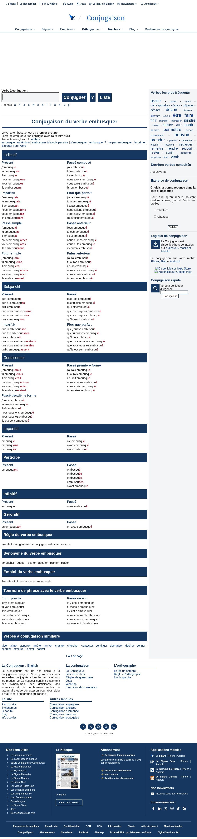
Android (175, 261)
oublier (168, 125)
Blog (132, 29)
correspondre (159, 105)
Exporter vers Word (14, 145)
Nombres (114, 29)
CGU (88, 826)
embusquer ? (97, 142)
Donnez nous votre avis (22, 813)
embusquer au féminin (16, 142)
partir (189, 125)
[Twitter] (91, 727)
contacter (87, 645)
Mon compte (111, 774)
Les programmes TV (21, 793)
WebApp (71, 684)
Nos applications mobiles (23, 759)
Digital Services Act (168, 832)
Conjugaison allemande (64, 711)
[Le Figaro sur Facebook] (153, 808)
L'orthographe (122, 677)
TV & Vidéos (50, 4)
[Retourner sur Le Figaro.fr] (72, 17)
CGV (99, 826)
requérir (187, 148)
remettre (156, 148)
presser (173, 140)
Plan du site (9, 704)
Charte (131, 826)
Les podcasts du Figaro (22, 789)
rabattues (163, 216)
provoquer (187, 140)
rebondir (154, 144)
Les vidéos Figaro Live (22, 786)
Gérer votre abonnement (118, 770)
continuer (101, 645)
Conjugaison (23, 29)
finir (153, 120)
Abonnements (47, 832)
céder (173, 101)
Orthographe (90, 29)
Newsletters (127, 4)
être (177, 115)
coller (188, 101)
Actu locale (150, 4)
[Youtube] (114, 727)
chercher (72, 645)
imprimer (163, 121)
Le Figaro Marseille (20, 774)
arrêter (37, 645)
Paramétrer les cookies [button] (26, 826)
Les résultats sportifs (21, 797)
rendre (173, 148)
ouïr (178, 125)
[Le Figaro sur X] (166, 808)
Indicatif (10, 155)
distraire (155, 115)
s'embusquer (79, 142)
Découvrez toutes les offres (120, 755)
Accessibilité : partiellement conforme (130, 832)
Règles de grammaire (79, 677)
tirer (166, 157)
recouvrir (169, 144)
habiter (41, 648)
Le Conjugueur (75, 670)
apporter (25, 645)
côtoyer (175, 105)
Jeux (83, 4)
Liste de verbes (75, 674)
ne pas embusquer (120, 142)
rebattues (163, 210)
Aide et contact (149, 826)
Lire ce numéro (69, 802)
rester (154, 152)
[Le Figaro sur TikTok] (178, 808)
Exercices (66, 29)
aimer (13, 645)
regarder (185, 144)
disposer (187, 110)
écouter (6, 648)
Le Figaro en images (21, 755)
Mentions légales (173, 826)
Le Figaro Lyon (18, 770)
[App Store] (173, 268)
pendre (154, 129)
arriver (48, 645)
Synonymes (9, 707)
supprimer (155, 157)
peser (189, 129)
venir (175, 157)
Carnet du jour (18, 801)
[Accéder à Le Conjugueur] (106, 17)
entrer (30, 648)
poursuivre (156, 135)
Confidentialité (72, 826)
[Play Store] (173, 271)
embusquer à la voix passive (50, 142)
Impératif (11, 428)
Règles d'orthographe (127, 674)
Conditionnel (13, 357)
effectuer (18, 648)
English (32, 665)
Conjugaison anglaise (63, 707)
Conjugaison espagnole (64, 704)
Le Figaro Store (18, 805)
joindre (189, 120)
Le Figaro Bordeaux (20, 766)
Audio (70, 4)
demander (116, 645)
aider (5, 645)
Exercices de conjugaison (82, 687)
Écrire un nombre (125, 670)
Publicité (83, 832)
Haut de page (74, 656)
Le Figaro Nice (18, 782)
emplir (166, 116)
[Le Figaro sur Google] (184, 808)
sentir (170, 152)
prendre (157, 139)
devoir (171, 109)
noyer (156, 125)
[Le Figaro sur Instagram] (172, 808)
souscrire (186, 152)
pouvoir (182, 134)
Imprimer (140, 142)
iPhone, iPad (158, 261)
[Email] (106, 727)
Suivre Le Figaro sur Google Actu (27, 763)
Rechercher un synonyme (162, 29)
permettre (172, 129)
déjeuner (188, 105)
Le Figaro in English (103, 4)
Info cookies (9, 717)
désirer (129, 645)
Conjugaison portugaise (64, 717)
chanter (60, 645)
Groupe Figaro (25, 832)
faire (189, 115)
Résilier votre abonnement (119, 778)
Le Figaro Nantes (19, 778)
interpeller (176, 121)
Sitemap (99, 832)
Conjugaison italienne (63, 714)
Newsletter (67, 832)
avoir (155, 101)
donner (141, 645)
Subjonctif (11, 286)
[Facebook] (83, 727)
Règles (46, 29)
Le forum (7, 711)
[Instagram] (98, 727)
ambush (36, 139)
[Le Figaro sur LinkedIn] (160, 808)
